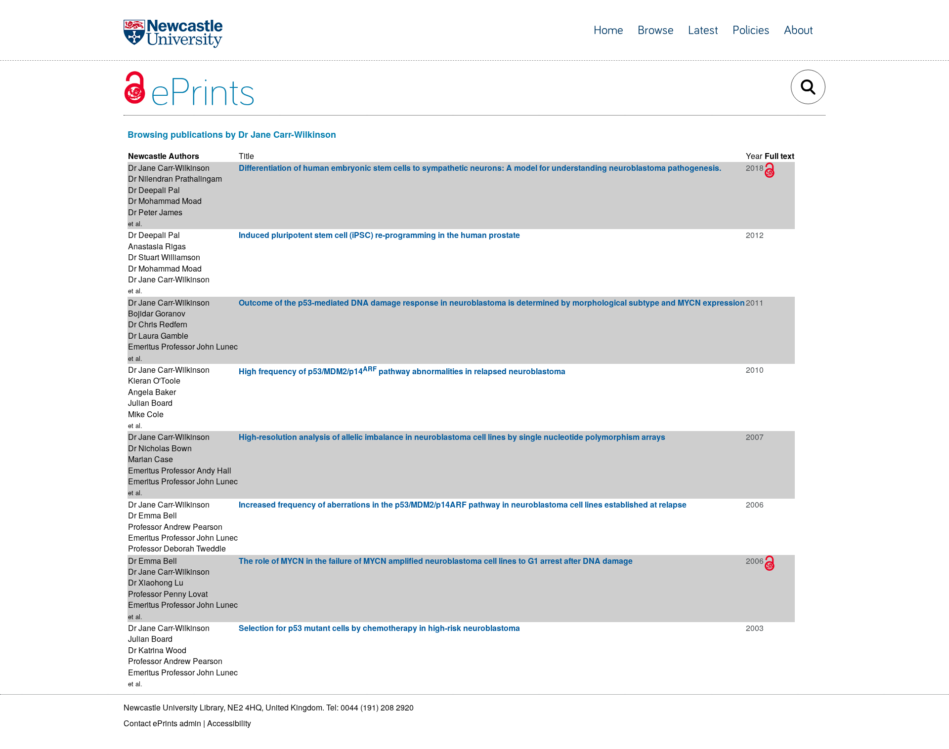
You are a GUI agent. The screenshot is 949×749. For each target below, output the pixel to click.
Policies (751, 30)
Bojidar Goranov (156, 313)
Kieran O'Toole (154, 380)
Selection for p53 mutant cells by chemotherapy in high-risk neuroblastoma (379, 627)
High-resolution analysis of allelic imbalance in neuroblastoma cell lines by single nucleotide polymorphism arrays (452, 436)
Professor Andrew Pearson (175, 526)
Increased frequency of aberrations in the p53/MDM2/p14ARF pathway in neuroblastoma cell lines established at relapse (463, 504)
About (798, 30)
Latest (703, 30)
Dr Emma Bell (152, 515)
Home (608, 30)
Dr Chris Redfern (157, 324)
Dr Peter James (155, 212)
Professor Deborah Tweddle (177, 548)
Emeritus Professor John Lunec (183, 346)
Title (246, 155)
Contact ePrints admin (162, 723)
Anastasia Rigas (157, 246)
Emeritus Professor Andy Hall (179, 470)
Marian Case (150, 459)
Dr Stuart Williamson (164, 257)
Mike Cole (146, 414)
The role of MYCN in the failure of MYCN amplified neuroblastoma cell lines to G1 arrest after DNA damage (436, 560)
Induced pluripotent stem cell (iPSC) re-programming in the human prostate (379, 234)
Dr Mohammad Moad (165, 200)
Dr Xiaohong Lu (155, 582)
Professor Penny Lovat (168, 593)
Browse (656, 30)
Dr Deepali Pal (154, 190)
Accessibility (229, 723)
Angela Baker (152, 391)
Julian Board (150, 402)
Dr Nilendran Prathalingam (175, 178)
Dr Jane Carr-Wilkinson (169, 167)
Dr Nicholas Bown (160, 448)
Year (754, 155)
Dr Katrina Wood (157, 650)
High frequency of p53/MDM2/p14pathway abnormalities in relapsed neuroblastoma (402, 371)
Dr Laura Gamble (158, 335)
